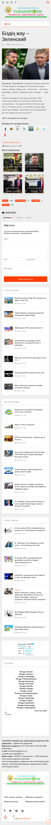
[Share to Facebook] (5, 130)
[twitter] (11, 2)
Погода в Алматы (26, 674)
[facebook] (15, 2)
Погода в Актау (26, 691)
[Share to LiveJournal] (24, 130)
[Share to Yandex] (5, 136)
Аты (6, 259)
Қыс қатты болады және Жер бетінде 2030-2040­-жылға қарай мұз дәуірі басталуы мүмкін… (30, 454)
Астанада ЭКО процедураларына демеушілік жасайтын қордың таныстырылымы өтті (28, 560)
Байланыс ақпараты (34, 797)
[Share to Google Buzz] (11, 130)
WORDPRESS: (8, 217)
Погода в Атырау (26, 688)
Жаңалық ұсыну (11, 801)
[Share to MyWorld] (31, 130)
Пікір (6, 239)
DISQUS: (29, 217)
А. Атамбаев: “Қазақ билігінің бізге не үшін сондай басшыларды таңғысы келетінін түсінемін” (30, 504)
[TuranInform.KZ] (25, 18)
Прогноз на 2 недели (40, 710)
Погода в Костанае (26, 684)
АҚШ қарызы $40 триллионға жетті (28, 328)
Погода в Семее (26, 696)
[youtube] (3, 2)
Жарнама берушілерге (35, 801)
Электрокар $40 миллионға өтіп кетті (29, 373)
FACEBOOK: (19, 217)
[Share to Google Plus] (18, 130)
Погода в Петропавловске (26, 679)
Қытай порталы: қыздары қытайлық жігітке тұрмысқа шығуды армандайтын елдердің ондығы (30, 486)
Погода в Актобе (26, 686)
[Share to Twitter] (44, 130)
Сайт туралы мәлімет (13, 797)
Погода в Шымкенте (26, 703)
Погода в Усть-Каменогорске (26, 693)
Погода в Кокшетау (26, 681)
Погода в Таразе (26, 700)
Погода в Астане (26, 672)
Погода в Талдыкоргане (26, 708)
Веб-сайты (8, 268)
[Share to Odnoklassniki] (37, 130)
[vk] (7, 2)
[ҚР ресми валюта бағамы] (25, 655)
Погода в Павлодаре (26, 676)
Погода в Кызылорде (26, 705)
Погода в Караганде (26, 698)
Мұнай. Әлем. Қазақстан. (25, 425)
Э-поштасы (31, 259)
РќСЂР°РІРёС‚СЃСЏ (11, 142)
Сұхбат (17, 590)
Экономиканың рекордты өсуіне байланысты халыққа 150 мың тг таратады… (28, 343)
